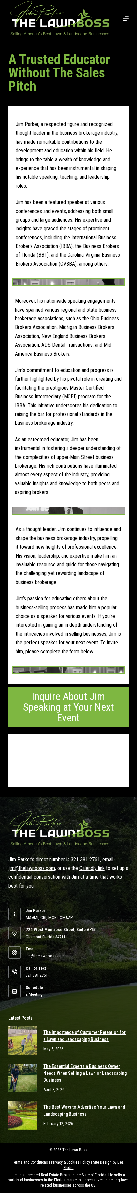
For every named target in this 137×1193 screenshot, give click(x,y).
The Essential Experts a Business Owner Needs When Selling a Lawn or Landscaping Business (85, 1073)
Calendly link (92, 868)
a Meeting (34, 994)
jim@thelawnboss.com (31, 868)
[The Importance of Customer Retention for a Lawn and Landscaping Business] (22, 1040)
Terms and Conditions (30, 1162)
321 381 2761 (85, 859)
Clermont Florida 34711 (45, 936)
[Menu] (126, 18)
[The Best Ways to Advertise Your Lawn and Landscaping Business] (22, 1115)
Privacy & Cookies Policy (70, 1162)
